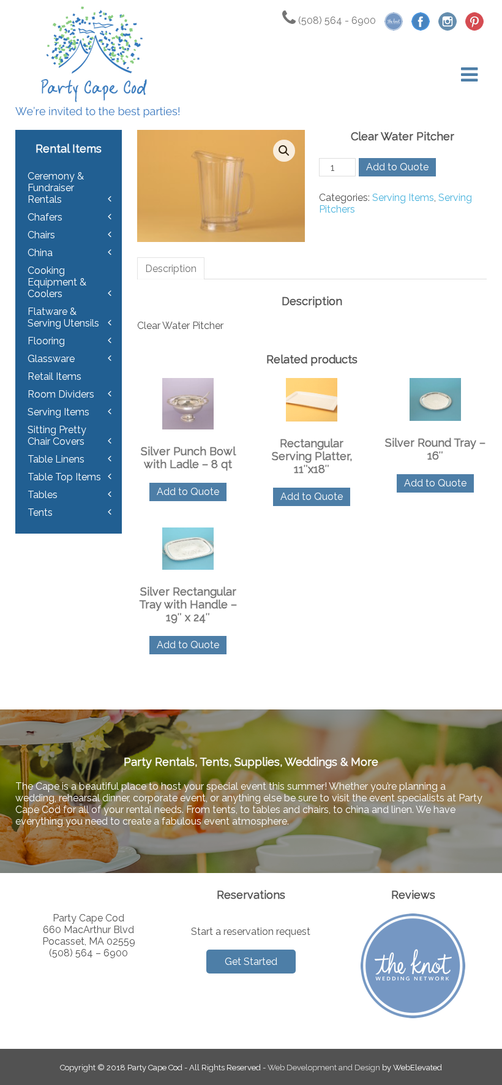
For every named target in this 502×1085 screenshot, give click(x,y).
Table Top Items (64, 477)
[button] (284, 151)
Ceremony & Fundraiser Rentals (56, 187)
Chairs (41, 235)
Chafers (45, 217)
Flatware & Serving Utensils (63, 317)
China (40, 253)
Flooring (46, 341)
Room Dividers (61, 394)
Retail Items (54, 376)
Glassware (51, 359)
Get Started (251, 961)
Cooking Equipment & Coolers (57, 282)
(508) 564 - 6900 (336, 20)
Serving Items (403, 197)
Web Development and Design (324, 1067)
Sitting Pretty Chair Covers (57, 435)
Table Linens (56, 459)
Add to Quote (397, 167)
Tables (43, 495)
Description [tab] (171, 268)
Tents (40, 512)
